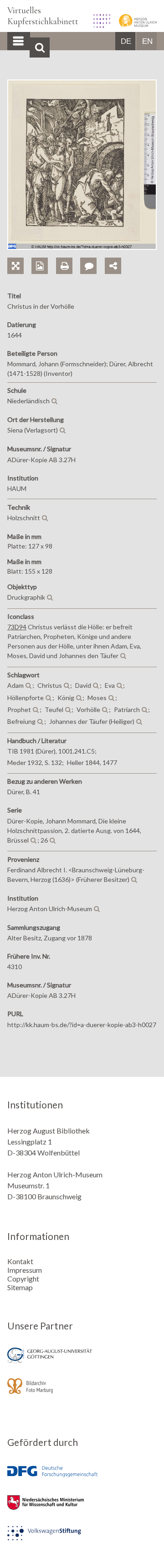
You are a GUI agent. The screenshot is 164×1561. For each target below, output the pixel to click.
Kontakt (20, 1261)
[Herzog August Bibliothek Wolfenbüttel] (99, 25)
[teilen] (113, 266)
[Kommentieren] (92, 255)
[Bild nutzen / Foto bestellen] (39, 266)
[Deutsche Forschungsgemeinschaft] (82, 1478)
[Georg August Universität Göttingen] (82, 1361)
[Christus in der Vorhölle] (82, 247)
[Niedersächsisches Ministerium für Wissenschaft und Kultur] (82, 1508)
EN (147, 41)
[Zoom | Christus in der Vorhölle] (19, 255)
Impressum (24, 1270)
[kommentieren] (88, 266)
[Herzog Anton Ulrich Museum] (134, 25)
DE (126, 41)
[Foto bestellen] (43, 255)
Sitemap (20, 1287)
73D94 (16, 627)
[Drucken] (68, 255)
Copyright (23, 1278)
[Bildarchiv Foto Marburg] (82, 1392)
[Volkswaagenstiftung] (82, 1539)
